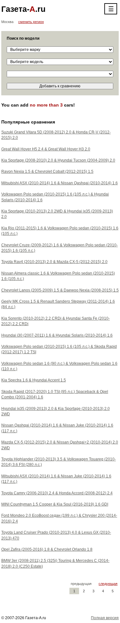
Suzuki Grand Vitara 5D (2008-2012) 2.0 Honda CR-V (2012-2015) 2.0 (56, 135)
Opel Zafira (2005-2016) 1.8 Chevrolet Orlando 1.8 (46, 549)
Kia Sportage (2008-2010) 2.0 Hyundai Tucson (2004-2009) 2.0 (58, 160)
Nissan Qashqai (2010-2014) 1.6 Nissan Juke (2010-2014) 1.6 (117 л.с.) (57, 428)
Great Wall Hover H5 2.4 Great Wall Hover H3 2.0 (45, 149)
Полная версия (105, 618)
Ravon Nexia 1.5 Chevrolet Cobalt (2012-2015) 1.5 (47, 171)
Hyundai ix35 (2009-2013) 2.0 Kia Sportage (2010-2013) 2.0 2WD (55, 411)
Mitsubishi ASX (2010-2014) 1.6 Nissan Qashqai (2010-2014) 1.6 (59, 183)
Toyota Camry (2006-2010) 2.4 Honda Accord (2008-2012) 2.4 (57, 493)
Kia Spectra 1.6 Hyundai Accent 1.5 (33, 380)
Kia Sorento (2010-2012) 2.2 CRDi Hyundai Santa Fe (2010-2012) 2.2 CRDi (55, 321)
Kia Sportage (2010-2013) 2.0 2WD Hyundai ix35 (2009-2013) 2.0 (57, 214)
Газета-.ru (23, 8)
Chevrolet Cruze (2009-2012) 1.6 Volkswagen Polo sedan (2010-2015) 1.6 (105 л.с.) (59, 248)
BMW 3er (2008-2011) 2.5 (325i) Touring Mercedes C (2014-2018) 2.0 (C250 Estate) (55, 563)
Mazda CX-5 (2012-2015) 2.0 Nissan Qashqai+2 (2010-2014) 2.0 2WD (59, 445)
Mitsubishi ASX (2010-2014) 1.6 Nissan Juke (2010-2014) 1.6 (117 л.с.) (56, 479)
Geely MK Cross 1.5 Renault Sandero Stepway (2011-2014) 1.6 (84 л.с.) (58, 304)
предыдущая (81, 584)
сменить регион (31, 22)
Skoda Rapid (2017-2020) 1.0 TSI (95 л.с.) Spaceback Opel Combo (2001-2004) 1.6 (54, 394)
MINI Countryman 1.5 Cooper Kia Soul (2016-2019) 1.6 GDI (54, 504)
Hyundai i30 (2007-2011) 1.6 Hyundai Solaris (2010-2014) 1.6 (57, 335)
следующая (108, 584)
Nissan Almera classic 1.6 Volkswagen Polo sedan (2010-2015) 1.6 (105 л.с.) (58, 276)
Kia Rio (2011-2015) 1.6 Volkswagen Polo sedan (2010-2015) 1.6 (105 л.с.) (59, 231)
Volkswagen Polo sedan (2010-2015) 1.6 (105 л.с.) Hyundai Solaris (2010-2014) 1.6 (55, 197)
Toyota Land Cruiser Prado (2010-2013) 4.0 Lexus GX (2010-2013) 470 (56, 535)
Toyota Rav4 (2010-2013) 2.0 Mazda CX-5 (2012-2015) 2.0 (54, 262)
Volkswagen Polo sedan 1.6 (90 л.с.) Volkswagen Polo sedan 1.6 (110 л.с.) (59, 366)
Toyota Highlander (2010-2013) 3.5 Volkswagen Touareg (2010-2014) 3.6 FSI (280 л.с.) (58, 462)
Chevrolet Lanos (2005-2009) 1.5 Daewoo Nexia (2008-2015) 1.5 (60, 290)
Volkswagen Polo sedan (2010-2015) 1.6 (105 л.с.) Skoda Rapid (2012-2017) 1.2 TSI (59, 349)
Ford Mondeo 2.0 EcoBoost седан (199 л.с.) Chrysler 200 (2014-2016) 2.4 (59, 518)
